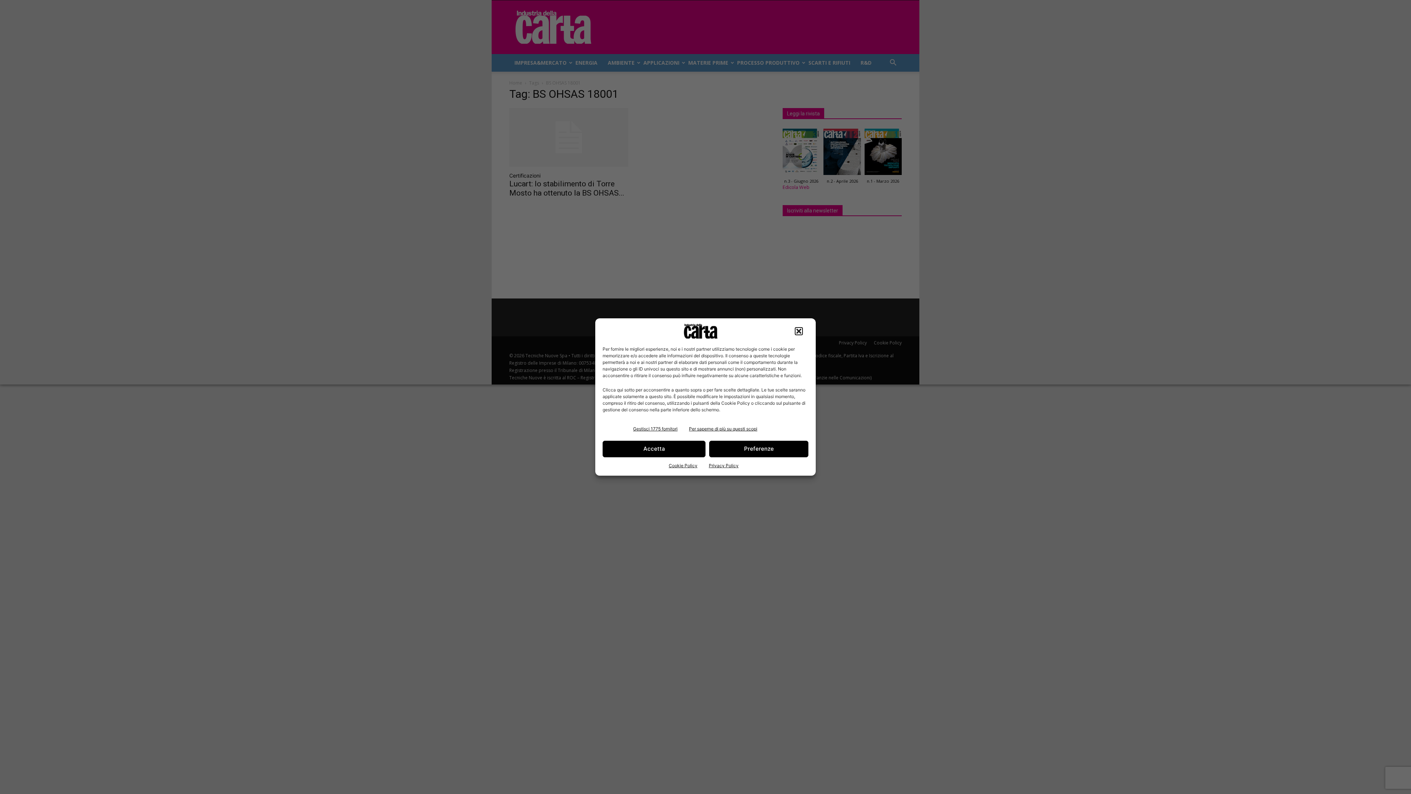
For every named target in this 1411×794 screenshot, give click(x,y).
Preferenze (759, 448)
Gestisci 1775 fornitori (655, 429)
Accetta (654, 448)
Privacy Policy (724, 465)
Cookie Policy (683, 465)
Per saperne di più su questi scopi (723, 429)
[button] (799, 331)
